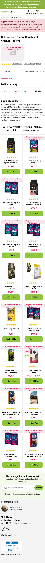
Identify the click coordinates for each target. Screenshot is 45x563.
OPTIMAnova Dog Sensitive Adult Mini (33, 204)
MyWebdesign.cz (16, 554)
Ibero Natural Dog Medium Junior (11, 455)
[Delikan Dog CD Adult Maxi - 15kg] (34, 271)
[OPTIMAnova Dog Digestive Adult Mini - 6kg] (11, 145)
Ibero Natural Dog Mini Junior (11, 246)
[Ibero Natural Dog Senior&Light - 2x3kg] (34, 313)
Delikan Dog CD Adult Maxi (34, 288)
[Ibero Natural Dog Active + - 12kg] (34, 145)
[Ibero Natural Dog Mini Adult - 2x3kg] (11, 187)
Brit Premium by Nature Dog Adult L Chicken (34, 455)
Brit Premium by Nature (12, 17)
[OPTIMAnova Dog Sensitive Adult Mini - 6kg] (34, 187)
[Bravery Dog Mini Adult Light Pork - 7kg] (34, 396)
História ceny (5, 71)
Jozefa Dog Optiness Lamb (11, 329)
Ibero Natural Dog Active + (34, 162)
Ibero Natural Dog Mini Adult (11, 204)
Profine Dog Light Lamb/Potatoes (11, 371)
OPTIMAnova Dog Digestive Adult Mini (11, 162)
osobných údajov (35, 494)
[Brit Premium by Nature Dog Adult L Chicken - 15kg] (34, 438)
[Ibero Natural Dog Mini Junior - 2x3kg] (11, 229)
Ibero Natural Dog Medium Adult (34, 246)
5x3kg (6, 91)
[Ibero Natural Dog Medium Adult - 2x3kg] (34, 229)
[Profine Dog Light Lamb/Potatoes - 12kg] (11, 355)
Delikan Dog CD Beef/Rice (11, 288)
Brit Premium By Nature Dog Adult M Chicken (11, 413)
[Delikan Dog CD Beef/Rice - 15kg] (11, 271)
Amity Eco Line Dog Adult (33, 371)
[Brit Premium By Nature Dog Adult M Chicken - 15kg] (11, 396)
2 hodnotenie (17, 64)
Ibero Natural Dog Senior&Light (34, 329)
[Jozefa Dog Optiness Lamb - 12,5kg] (11, 313)
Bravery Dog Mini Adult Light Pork (34, 413)
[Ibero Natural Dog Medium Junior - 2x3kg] (11, 438)
